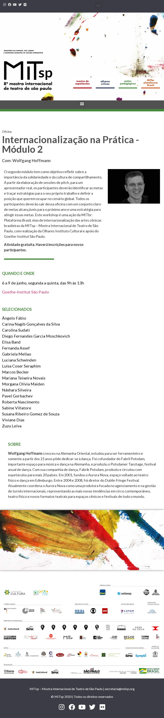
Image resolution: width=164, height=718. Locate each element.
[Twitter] (20, 4)
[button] (98, 5)
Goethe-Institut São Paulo (25, 291)
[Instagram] (4, 4)
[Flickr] (25, 4)
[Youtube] (14, 4)
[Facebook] (9, 4)
